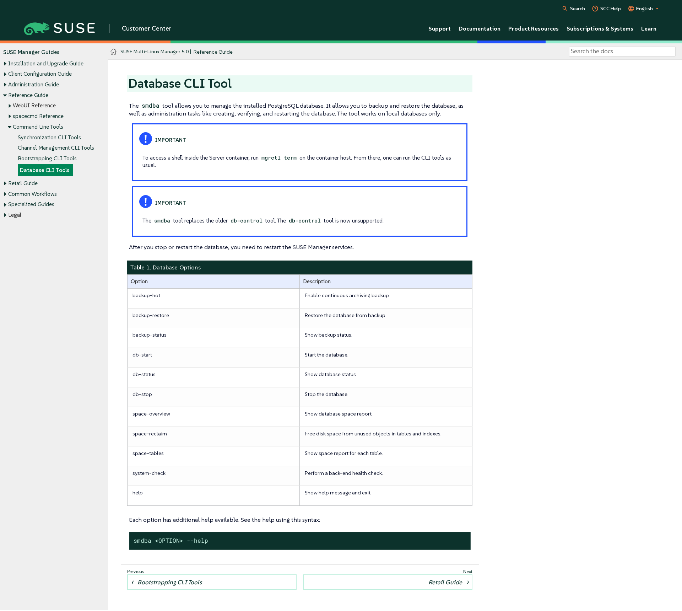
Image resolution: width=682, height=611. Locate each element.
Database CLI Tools (44, 170)
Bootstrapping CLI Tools (47, 158)
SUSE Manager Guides (31, 52)
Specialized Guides (31, 204)
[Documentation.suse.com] (113, 52)
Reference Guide (28, 95)
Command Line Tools (38, 126)
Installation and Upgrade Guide (45, 63)
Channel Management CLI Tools (56, 147)
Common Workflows (32, 194)
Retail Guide (23, 183)
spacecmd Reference (38, 116)
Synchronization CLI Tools (49, 137)
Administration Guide (33, 84)
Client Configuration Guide (40, 73)
